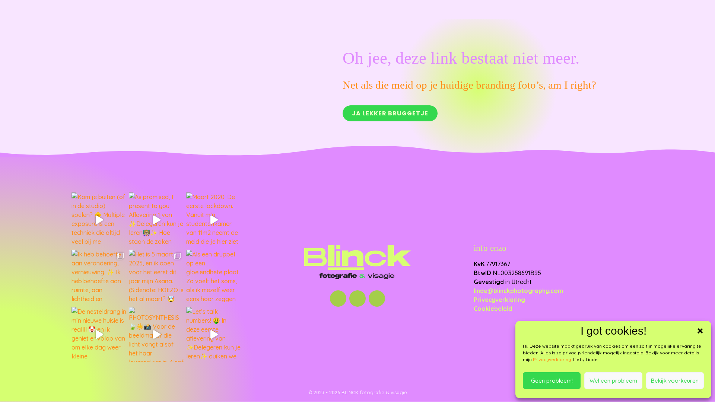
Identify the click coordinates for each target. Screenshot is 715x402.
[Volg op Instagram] (338, 298)
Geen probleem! (552, 380)
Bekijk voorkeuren (675, 380)
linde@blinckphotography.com (518, 290)
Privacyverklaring (552, 359)
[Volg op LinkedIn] (357, 298)
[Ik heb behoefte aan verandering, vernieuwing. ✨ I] (99, 277)
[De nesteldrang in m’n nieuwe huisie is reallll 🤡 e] (99, 334)
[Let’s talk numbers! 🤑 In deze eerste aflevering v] (213, 334)
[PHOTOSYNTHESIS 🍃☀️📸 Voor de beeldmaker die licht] (156, 334)
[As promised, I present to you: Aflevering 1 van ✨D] (156, 220)
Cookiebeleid (493, 308)
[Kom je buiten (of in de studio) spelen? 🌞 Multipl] (99, 220)
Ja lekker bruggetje (390, 113)
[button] (700, 331)
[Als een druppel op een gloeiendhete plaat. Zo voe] (213, 277)
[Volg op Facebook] (377, 298)
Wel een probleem (613, 380)
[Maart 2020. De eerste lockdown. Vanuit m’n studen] (213, 220)
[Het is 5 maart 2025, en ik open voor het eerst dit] (156, 277)
